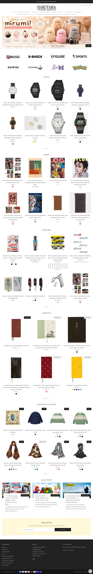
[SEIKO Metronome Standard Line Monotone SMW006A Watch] (12, 90)
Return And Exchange (7, 556)
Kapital (34, 12)
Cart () (86, 5)
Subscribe (62, 529)
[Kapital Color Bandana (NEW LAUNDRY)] (12, 417)
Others (74, 14)
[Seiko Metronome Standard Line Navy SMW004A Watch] (80, 90)
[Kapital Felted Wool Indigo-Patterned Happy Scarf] (57, 450)
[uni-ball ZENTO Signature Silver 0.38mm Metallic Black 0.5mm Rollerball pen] (35, 243)
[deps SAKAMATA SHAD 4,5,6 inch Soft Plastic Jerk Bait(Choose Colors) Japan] (57, 243)
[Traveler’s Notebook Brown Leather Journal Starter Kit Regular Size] (80, 203)
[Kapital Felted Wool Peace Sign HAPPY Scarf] (80, 450)
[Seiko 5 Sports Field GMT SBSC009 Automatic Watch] (57, 123)
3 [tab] (46, 46)
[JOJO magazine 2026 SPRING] (57, 168)
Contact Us (5, 549)
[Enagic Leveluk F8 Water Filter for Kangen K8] (12, 283)
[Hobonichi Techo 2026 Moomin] (46, 369)
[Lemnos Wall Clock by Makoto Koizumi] (35, 123)
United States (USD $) (72, 5)
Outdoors (39, 14)
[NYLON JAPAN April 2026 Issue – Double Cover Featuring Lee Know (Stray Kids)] (80, 168)
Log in (81, 5)
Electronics (68, 12)
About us (4, 547)
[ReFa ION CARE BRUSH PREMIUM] (35, 283)
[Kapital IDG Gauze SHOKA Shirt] (35, 417)
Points (3, 554)
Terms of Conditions (7, 563)
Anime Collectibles (24, 12)
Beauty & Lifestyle (57, 12)
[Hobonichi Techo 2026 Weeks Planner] (16, 330)
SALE (12, 12)
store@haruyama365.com (38, 547)
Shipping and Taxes (7, 558)
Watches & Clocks (44, 12)
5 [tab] (49, 46)
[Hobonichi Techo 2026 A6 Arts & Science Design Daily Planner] (77, 330)
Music (32, 14)
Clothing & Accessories (52, 14)
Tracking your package (8, 560)
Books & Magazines (22, 14)
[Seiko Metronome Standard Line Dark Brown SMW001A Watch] (12, 123)
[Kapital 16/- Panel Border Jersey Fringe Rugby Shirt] (80, 417)
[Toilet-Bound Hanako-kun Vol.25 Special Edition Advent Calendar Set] (12, 203)
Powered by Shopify (77, 571)
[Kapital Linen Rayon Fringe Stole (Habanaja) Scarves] (12, 450)
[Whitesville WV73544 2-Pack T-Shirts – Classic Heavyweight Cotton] (12, 243)
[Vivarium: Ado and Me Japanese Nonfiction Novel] (35, 203)
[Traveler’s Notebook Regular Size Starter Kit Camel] (57, 203)
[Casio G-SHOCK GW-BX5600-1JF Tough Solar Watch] (35, 90)
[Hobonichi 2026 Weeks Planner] (77, 369)
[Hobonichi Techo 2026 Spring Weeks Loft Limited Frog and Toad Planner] (46, 330)
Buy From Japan (65, 14)
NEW (16, 12)
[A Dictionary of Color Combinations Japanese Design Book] (35, 168)
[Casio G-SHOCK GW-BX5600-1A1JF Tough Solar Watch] (57, 90)
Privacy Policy (5, 565)
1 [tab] (43, 46)
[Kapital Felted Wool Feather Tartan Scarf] (35, 450)
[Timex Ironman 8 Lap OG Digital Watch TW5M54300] (80, 123)
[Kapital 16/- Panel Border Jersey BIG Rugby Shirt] (57, 417)
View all (46, 148)
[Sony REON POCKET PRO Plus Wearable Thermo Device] (57, 283)
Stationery (78, 12)
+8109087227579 (36, 549)
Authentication (6, 551)
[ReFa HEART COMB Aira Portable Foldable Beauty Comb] (80, 243)
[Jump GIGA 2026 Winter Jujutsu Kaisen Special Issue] (12, 168)
